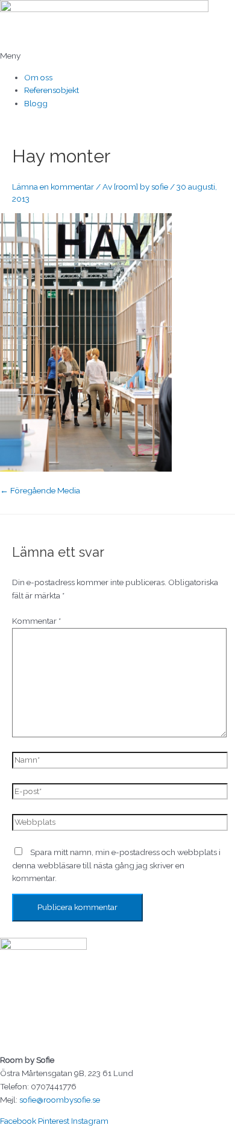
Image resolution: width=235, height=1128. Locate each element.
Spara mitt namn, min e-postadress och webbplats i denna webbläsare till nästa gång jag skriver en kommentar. (116, 865)
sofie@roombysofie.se (59, 1099)
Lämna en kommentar (53, 186)
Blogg (36, 103)
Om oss (38, 77)
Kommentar (36, 621)
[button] (117, 56)
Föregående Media (40, 490)
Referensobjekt (51, 90)
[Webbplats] (120, 825)
